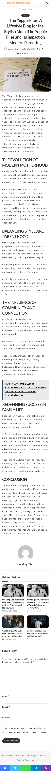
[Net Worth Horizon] (18, 3)
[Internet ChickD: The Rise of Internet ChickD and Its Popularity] (38, 621)
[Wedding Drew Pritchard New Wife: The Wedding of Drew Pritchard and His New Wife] (13, 590)
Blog (30, 9)
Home (23, 9)
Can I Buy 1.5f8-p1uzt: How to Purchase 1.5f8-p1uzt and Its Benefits (12, 633)
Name (5, 696)
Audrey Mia (13, 49)
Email (6, 707)
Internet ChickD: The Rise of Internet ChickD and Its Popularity (37, 633)
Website (6, 718)
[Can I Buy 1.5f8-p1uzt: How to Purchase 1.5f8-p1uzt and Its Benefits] (13, 621)
